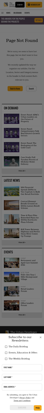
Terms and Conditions (22, 401)
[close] (40, 337)
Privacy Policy (25, 398)
